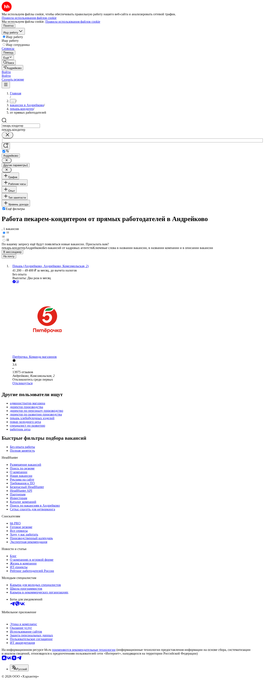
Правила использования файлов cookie (72, 21)
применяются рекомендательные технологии (84, 649)
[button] (6, 72)
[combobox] (21, 126)
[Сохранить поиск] (6, 146)
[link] (9, 62)
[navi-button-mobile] (6, 84)
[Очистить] (7, 135)
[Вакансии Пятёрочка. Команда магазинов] (136, 319)
